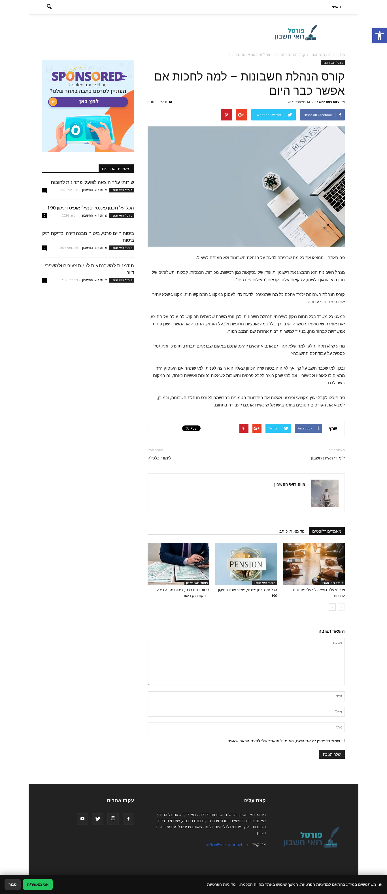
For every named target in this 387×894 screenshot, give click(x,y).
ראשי (336, 6)
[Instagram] (113, 819)
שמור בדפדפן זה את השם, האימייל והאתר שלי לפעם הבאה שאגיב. (283, 741)
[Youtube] (82, 819)
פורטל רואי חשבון (333, 63)
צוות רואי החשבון (326, 102)
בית (342, 54)
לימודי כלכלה (159, 458)
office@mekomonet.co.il (228, 844)
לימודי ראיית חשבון (328, 458)
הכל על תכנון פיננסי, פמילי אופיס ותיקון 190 (90, 208)
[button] (379, 35)
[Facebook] (128, 819)
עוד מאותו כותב (292, 531)
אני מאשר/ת (38, 884)
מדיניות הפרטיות (221, 884)
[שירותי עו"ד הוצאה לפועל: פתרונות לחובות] (314, 564)
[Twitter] (97, 819)
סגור (12, 884)
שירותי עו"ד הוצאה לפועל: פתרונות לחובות (92, 182)
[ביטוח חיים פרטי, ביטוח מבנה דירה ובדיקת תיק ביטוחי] (178, 564)
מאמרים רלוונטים (326, 531)
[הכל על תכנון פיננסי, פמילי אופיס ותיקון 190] (246, 564)
